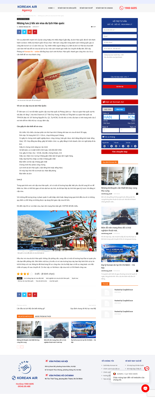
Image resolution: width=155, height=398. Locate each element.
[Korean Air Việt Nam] (24, 381)
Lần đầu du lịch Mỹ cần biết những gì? (31, 309)
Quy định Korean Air (29, 16)
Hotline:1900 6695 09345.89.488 (25, 385)
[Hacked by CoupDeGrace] (107, 293)
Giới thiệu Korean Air (110, 365)
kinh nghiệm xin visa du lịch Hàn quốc (57, 278)
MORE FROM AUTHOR (43, 316)
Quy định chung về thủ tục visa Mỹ (83, 309)
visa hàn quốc (53, 281)
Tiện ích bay (107, 379)
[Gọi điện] (146, 369)
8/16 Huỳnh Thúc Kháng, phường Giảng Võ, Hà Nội (63, 370)
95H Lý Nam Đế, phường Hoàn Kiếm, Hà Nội (60, 366)
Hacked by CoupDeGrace (123, 290)
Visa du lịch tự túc (41, 281)
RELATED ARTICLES (25, 316)
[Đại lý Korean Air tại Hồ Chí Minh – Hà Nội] (83, 329)
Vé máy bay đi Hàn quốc (67, 8)
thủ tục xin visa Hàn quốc (25, 281)
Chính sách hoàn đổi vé (111, 369)
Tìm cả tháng (109, 137)
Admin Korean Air (25, 27)
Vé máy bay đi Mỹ (86, 8)
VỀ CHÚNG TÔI (108, 361)
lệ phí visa (75, 278)
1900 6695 (130, 8)
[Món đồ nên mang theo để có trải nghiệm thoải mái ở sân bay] (56, 329)
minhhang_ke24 (106, 194)
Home (50, 8)
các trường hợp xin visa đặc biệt (34, 278)
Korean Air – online (32, 51)
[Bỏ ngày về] (134, 130)
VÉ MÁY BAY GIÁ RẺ (133, 361)
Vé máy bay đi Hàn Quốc (135, 365)
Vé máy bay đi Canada (104, 8)
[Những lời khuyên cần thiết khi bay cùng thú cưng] (29, 329)
